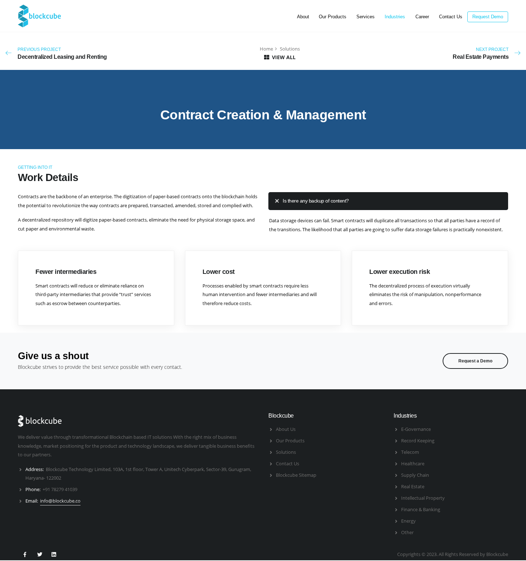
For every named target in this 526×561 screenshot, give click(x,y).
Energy (408, 521)
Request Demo (487, 16)
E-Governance (416, 429)
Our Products (332, 16)
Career (422, 16)
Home (266, 49)
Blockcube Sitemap (296, 475)
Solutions (286, 452)
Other (407, 532)
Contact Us (450, 16)
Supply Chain (415, 475)
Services (365, 16)
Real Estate (412, 486)
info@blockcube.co (60, 501)
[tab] (388, 201)
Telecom (410, 452)
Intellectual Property (423, 498)
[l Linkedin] (54, 554)
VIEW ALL (283, 57)
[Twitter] (39, 554)
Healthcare (412, 463)
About (303, 16)
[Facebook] (25, 554)
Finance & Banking (420, 509)
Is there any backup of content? (316, 201)
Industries (395, 16)
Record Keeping (417, 440)
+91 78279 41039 (60, 489)
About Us (286, 429)
